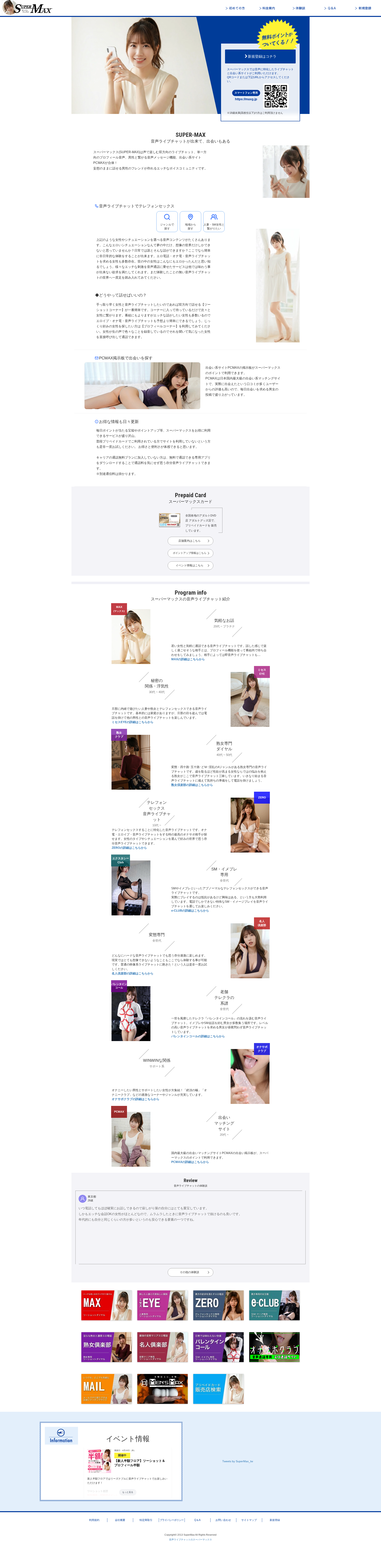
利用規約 (94, 1520)
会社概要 (120, 1520)
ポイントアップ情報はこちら (189, 553)
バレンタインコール (119, 986)
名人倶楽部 (262, 923)
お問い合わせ (223, 1520)
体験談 (300, 8)
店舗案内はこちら (189, 540)
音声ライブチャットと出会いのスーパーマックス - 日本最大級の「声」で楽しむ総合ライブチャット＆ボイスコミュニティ (30, 8)
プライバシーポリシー (172, 1520)
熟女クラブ (119, 734)
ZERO (262, 797)
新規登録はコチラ (262, 56)
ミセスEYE (262, 671)
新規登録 (363, 8)
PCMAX (119, 1111)
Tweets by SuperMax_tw (237, 1461)
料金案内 (268, 8)
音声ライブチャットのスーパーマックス (190, 1539)
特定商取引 (146, 1520)
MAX (119, 609)
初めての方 (236, 8)
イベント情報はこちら (189, 565)
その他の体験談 (189, 1272)
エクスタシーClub (120, 860)
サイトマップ (249, 1520)
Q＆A (331, 8)
